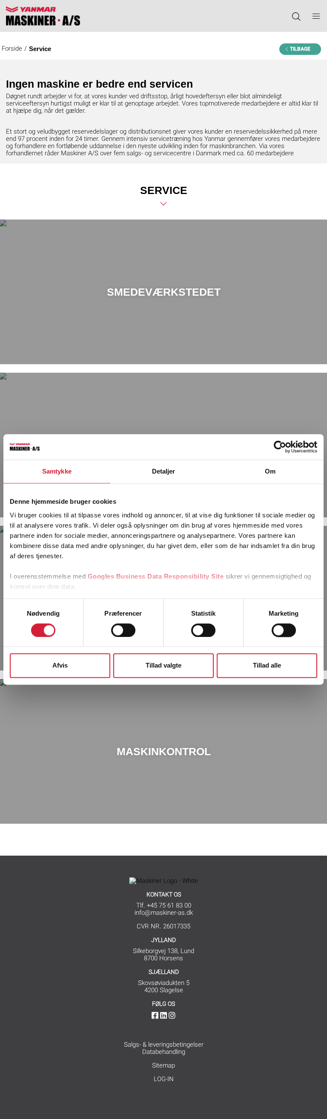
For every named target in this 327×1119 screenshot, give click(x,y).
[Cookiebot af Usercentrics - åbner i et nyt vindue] (280, 446)
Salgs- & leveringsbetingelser (164, 1044)
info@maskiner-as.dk (164, 912)
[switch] (123, 630)
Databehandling (163, 1052)
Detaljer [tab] (163, 471)
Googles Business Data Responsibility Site (156, 576)
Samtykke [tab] (57, 471)
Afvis (60, 665)
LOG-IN (164, 1079)
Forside (12, 48)
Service (40, 48)
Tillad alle (267, 665)
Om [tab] (270, 471)
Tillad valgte (163, 665)
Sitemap (163, 1065)
